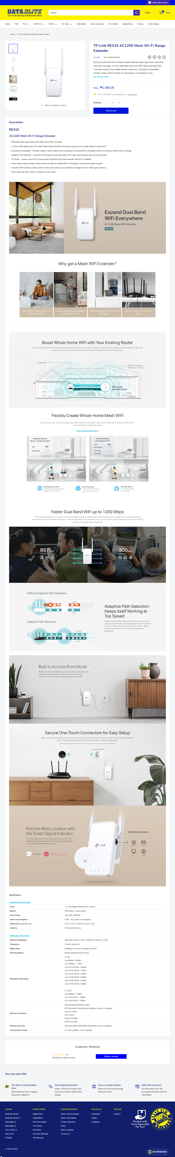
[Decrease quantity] (106, 102)
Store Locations (67, 1130)
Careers (117, 1114)
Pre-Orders (113, 24)
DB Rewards (38, 1138)
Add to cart (111, 111)
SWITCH (37, 24)
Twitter (94, 1118)
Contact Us (65, 1134)
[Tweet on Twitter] (159, 57)
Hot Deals (37, 1130)
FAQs (63, 1126)
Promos (140, 24)
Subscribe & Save (160, 3)
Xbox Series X (11, 1130)
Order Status (153, 24)
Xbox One (9, 1134)
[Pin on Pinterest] (154, 57)
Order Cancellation (68, 1118)
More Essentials (97, 24)
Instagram (95, 1122)
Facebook (95, 1114)
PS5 (16, 24)
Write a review (111, 1056)
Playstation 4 (10, 1126)
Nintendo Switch (12, 1114)
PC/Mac (8, 1138)
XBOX (51, 24)
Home (7, 24)
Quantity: (97, 102)
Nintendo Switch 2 (12, 1118)
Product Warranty (68, 1122)
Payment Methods (40, 1134)
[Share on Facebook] (149, 57)
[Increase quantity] (119, 102)
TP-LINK (96, 57)
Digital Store (128, 24)
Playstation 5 (10, 1122)
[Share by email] (164, 57)
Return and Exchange (70, 1114)
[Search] (136, 13)
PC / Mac (65, 24)
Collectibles (81, 24)
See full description (101, 76)
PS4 (24, 24)
